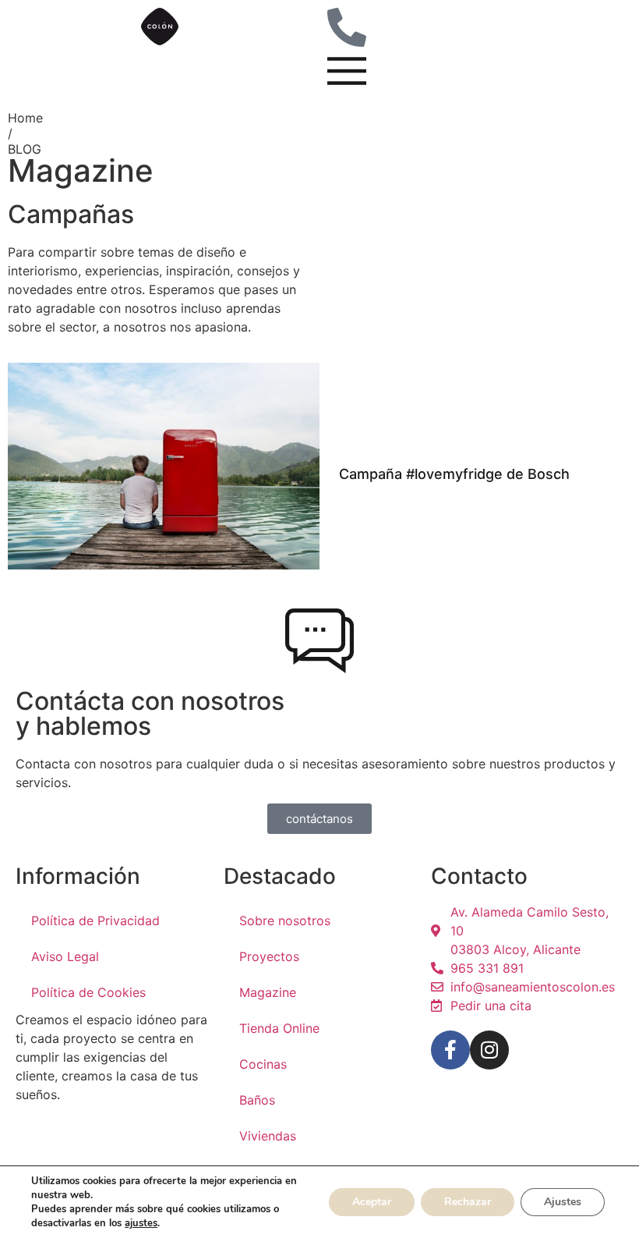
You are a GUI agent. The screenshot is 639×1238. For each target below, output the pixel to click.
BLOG (24, 149)
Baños (257, 1100)
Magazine (267, 992)
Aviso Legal (65, 956)
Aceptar (371, 1201)
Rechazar (467, 1201)
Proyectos (269, 956)
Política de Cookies (88, 992)
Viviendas (267, 1136)
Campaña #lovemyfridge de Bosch (454, 474)
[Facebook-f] (450, 1050)
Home (25, 118)
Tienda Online (279, 1028)
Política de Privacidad (95, 920)
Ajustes (562, 1201)
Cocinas (263, 1064)
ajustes (141, 1223)
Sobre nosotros (284, 920)
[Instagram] (489, 1050)
